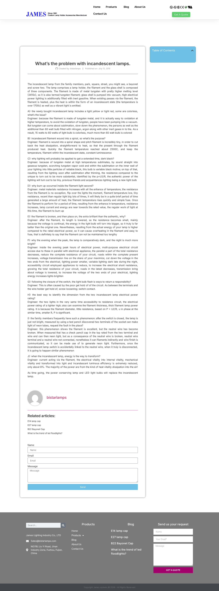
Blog (126, 6)
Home (96, 6)
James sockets (100, 587)
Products (111, 6)
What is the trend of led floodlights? (45, 433)
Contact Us (100, 13)
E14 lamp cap (34, 421)
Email (31, 455)
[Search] (63, 525)
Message (33, 466)
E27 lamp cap (34, 425)
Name (31, 445)
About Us (139, 6)
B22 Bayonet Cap (36, 429)
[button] (192, 50)
